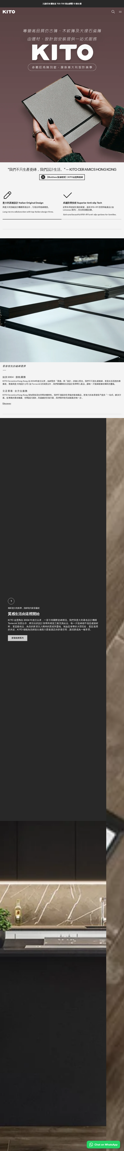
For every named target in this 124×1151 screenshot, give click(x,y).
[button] (113, 11)
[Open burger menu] (120, 11)
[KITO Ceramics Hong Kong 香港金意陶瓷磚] (9, 11)
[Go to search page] (113, 11)
